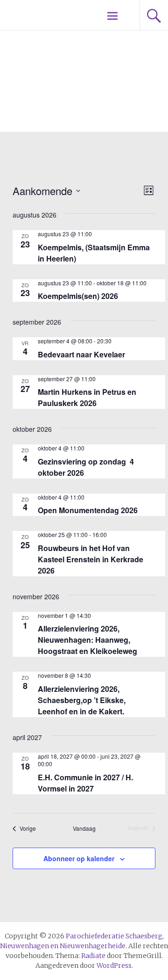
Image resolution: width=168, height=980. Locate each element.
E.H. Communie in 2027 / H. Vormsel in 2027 (85, 783)
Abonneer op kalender (78, 858)
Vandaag (84, 828)
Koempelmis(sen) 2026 (78, 295)
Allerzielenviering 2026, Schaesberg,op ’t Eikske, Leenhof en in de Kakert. (82, 700)
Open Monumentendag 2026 (88, 510)
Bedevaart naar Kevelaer (81, 354)
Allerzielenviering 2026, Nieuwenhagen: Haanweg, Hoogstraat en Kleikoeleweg (87, 639)
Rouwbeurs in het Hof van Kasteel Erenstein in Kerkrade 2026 (90, 559)
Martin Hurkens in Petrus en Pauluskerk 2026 (87, 397)
